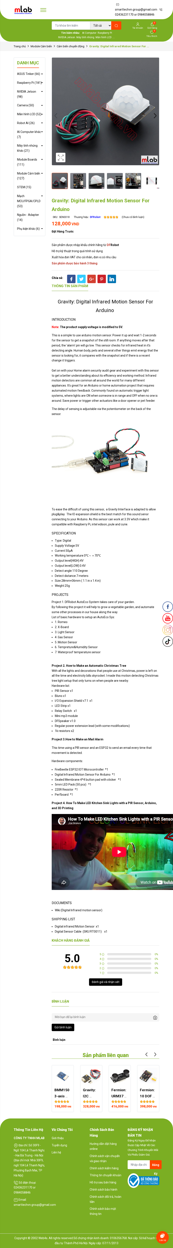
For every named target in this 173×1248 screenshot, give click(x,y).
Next (155, 115)
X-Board (63, 627)
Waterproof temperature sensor (79, 652)
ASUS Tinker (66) (28, 74)
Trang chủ (20, 46)
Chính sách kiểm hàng (104, 1168)
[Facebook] (71, 279)
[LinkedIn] (112, 279)
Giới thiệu (58, 1138)
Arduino (82, 519)
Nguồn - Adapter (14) (28, 217)
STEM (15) (24, 187)
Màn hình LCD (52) (29, 114)
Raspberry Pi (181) (29, 82)
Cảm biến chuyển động (70, 46)
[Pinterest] (101, 279)
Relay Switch (63, 711)
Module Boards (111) (27, 162)
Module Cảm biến (41, 46)
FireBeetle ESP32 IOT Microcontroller (79, 769)
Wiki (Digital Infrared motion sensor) (78, 910)
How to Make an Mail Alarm (84, 739)
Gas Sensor (65, 637)
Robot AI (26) (26, 123)
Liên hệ (56, 1152)
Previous (56, 115)
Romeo (63, 622)
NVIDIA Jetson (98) (26, 94)
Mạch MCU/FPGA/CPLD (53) (29, 201)
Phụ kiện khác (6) (28, 228)
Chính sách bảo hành (103, 1189)
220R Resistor (64, 789)
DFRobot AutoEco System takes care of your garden (99, 602)
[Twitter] (81, 279)
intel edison (99, 524)
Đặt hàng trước (63, 231)
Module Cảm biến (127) (28, 176)
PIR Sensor (62, 690)
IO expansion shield (85, 514)
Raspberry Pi (82, 524)
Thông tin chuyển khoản (105, 1175)
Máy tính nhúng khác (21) (27, 148)
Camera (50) (25, 105)
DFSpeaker (62, 721)
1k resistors (62, 731)
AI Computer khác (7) (29, 134)
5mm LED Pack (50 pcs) (71, 784)
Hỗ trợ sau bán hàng (103, 1182)
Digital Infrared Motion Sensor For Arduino (83, 774)
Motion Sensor (67, 642)
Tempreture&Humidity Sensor (78, 647)
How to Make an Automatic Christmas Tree (96, 665)
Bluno (58, 696)
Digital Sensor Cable (68, 931)
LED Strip (61, 705)
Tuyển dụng (59, 1145)
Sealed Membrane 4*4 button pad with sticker (85, 779)
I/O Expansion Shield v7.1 (71, 700)
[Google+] (91, 279)
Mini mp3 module (66, 716)
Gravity (113, 509)
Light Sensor (66, 632)
